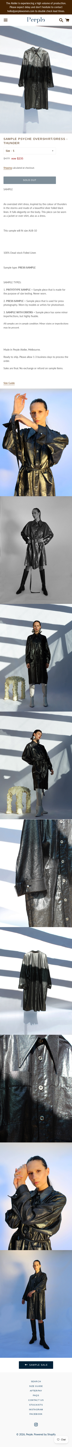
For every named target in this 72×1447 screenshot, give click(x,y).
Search (36, 1381)
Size (8, 150)
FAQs (36, 1395)
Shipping (7, 167)
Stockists (36, 1405)
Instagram (36, 1409)
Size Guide (36, 1386)
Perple (29, 1434)
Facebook (36, 1414)
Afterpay (36, 1391)
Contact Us (36, 1400)
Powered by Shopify (45, 1434)
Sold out (29, 180)
